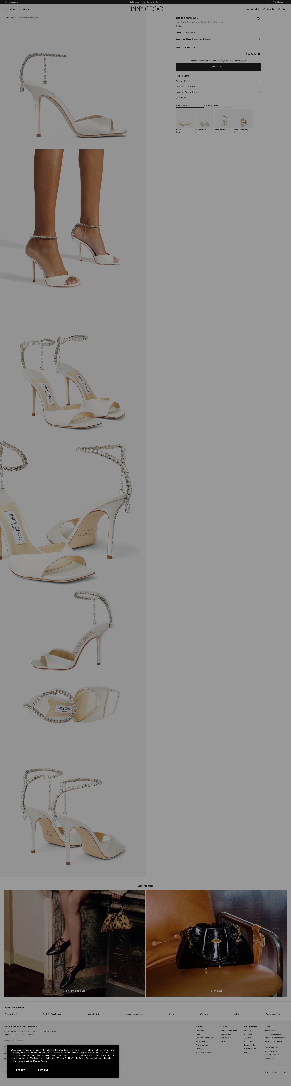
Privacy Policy (39, 1060)
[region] (63, 1061)
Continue (43, 1070)
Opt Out (20, 1070)
